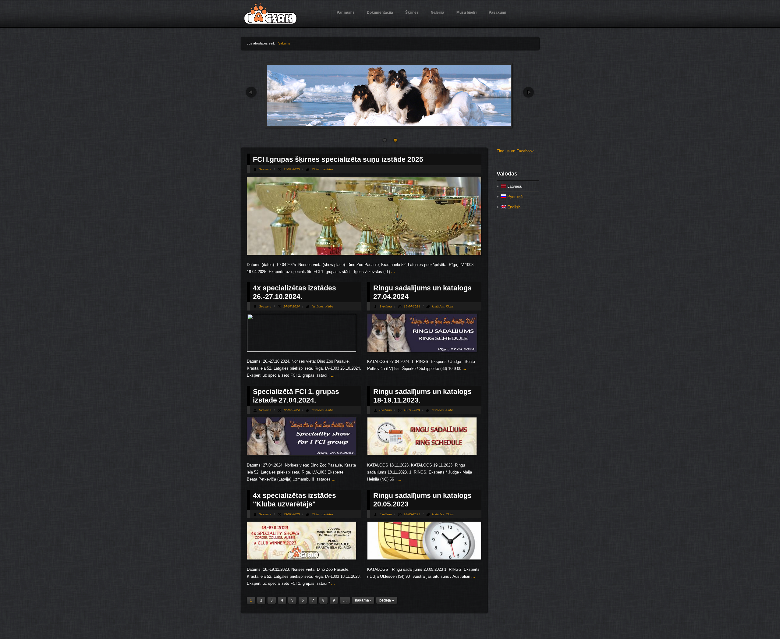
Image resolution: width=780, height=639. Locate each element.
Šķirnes (412, 12)
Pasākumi (497, 12)
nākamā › (363, 600)
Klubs (316, 169)
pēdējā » (386, 600)
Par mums (346, 12)
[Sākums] (270, 23)
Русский (514, 196)
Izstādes (327, 169)
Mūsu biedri (466, 12)
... (392, 271)
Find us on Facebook (515, 151)
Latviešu (514, 186)
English (513, 207)
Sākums (284, 43)
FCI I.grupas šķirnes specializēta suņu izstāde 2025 (338, 159)
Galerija (437, 12)
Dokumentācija (380, 12)
